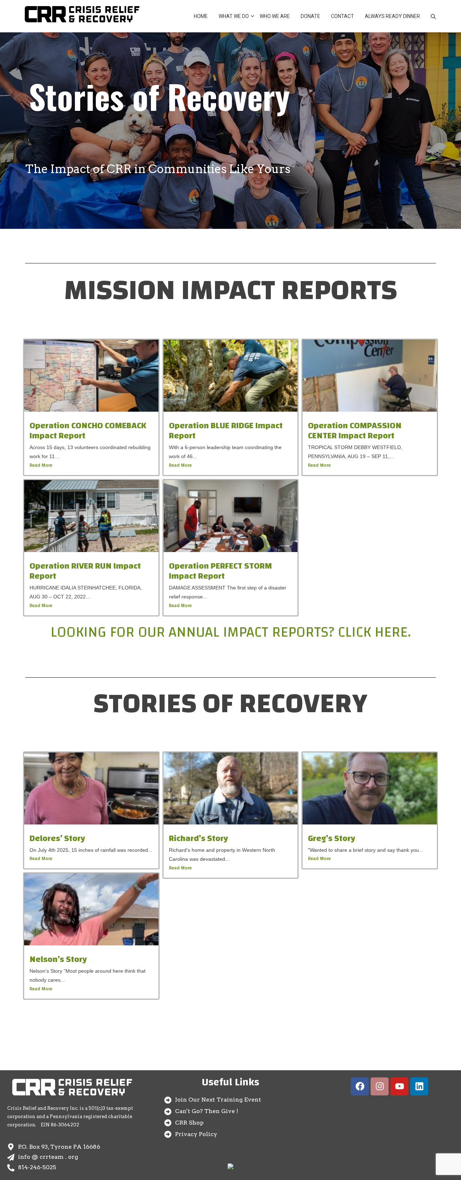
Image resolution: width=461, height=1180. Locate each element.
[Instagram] (380, 1086)
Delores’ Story (57, 838)
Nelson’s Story (58, 959)
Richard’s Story (198, 838)
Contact (342, 16)
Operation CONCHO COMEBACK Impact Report (88, 431)
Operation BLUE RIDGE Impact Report (226, 431)
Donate (310, 16)
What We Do (234, 16)
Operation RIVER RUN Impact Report (85, 571)
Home (201, 16)
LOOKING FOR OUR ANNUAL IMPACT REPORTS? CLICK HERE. (230, 632)
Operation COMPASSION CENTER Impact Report (355, 431)
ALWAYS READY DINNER (392, 16)
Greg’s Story (331, 838)
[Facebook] (360, 1086)
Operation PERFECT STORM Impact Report (220, 571)
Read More (41, 465)
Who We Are (275, 16)
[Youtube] (399, 1086)
